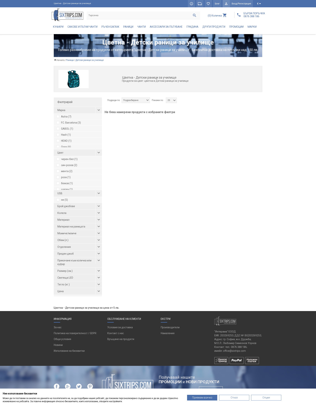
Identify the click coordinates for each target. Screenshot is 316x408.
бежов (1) (67, 183)
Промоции (236, 26)
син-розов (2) (69, 165)
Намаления (167, 333)
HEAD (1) (66, 140)
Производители (170, 327)
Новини (58, 344)
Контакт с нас (115, 333)
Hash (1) (66, 134)
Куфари (58, 26)
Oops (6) (66, 146)
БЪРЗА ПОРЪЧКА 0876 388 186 (254, 15)
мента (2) (66, 171)
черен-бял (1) (69, 159)
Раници (128, 26)
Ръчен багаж (110, 26)
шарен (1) (67, 189)
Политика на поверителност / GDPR (75, 333)
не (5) (64, 199)
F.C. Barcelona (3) (71, 122)
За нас (57, 327)
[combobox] (136, 100)
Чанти (141, 26)
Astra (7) (66, 116)
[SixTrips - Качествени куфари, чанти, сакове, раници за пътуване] (67, 14)
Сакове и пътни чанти (82, 26)
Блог (217, 3)
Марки (252, 26)
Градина (192, 26)
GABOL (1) (67, 128)
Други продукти (213, 26)
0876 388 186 (239, 346)
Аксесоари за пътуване (166, 26)
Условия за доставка (120, 327)
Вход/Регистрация (241, 3)
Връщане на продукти (120, 339)
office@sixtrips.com (234, 350)
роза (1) (66, 177)
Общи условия (62, 339)
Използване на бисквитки (69, 350)
